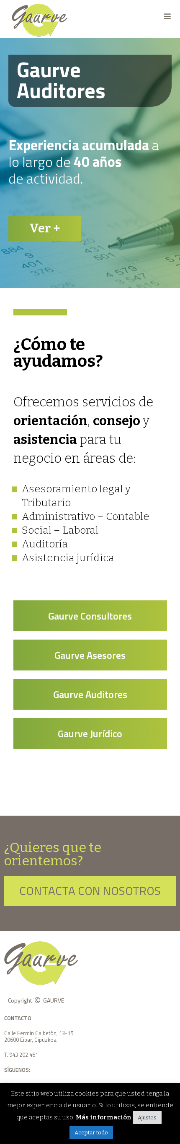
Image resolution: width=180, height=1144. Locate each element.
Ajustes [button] (147, 1117)
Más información (103, 1117)
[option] (90, 163)
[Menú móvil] (167, 16)
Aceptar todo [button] (91, 1132)
